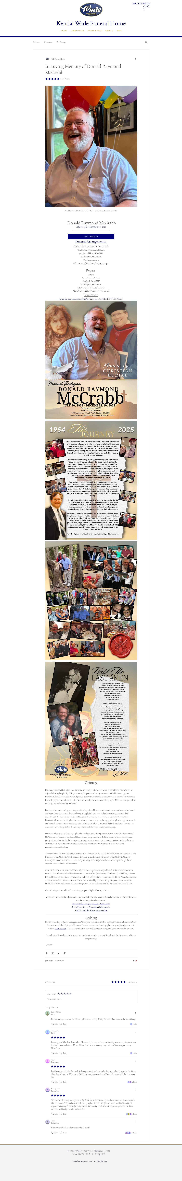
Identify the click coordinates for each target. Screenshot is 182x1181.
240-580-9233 (102, 1161)
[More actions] (135, 58)
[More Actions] (135, 1013)
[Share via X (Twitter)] (52, 953)
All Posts (36, 42)
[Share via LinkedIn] (58, 953)
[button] (77, 30)
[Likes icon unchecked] (52, 1024)
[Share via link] (64, 953)
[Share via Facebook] (46, 953)
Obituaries (48, 42)
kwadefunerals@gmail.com (82, 1161)
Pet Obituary (61, 42)
